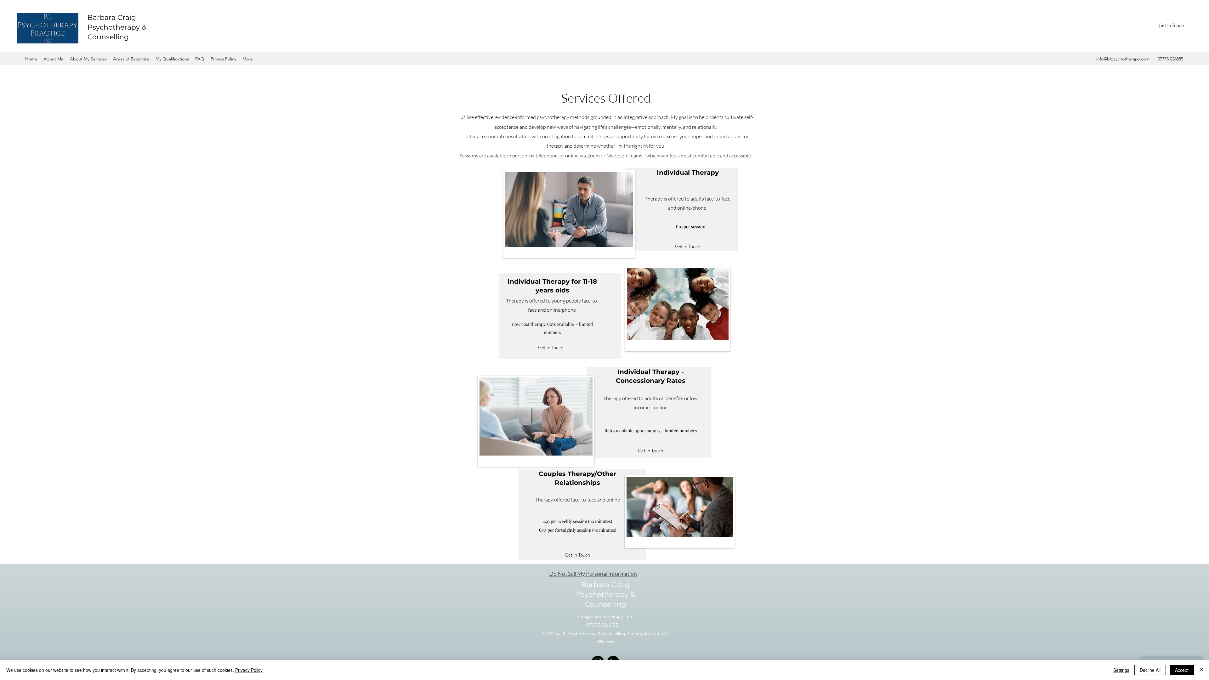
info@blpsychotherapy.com (1122, 59)
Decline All (1150, 670)
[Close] (1201, 670)
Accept (1182, 670)
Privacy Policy (249, 670)
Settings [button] (1121, 670)
